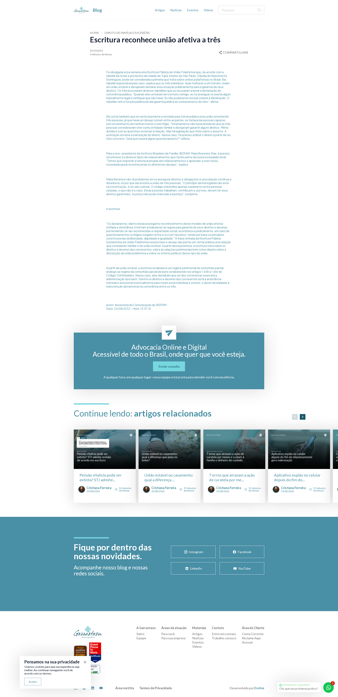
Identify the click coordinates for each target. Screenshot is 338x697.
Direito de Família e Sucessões (127, 32)
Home (94, 32)
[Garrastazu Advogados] (81, 10)
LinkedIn (196, 568)
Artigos (160, 10)
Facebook (244, 552)
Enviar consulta (169, 366)
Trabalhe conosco (224, 638)
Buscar (259, 10)
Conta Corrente (253, 634)
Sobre (140, 634)
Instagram (196, 552)
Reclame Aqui (251, 638)
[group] (105, 466)
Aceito (33, 681)
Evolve (259, 688)
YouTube (244, 568)
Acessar (247, 642)
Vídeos (208, 10)
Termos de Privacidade (155, 688)
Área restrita (124, 688)
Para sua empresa (173, 638)
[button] (295, 417)
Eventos (192, 10)
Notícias (176, 10)
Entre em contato (224, 634)
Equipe (141, 638)
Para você (168, 634)
